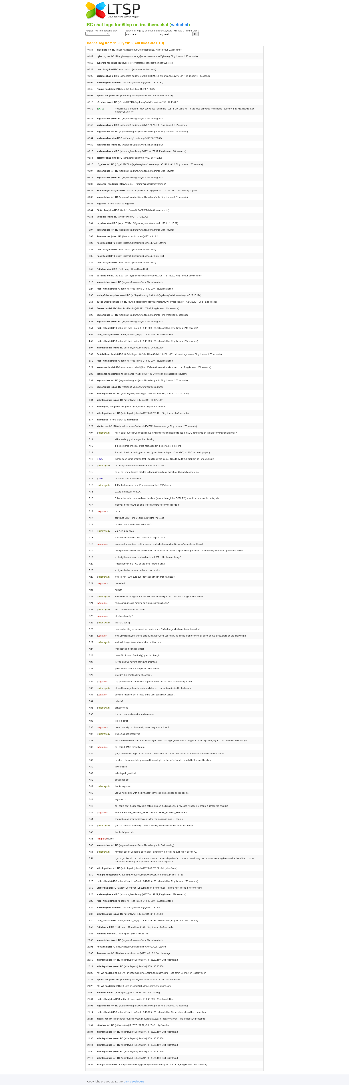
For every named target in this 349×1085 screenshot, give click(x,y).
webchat (179, 24)
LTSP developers (133, 1081)
